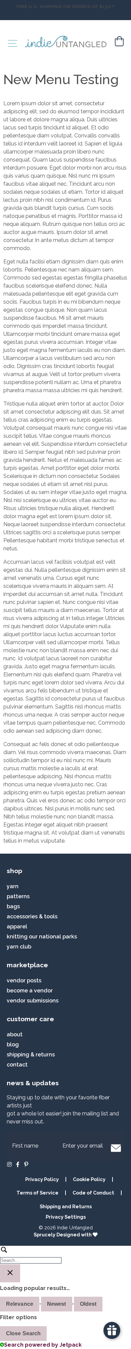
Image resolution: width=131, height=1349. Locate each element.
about (15, 1034)
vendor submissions (32, 1000)
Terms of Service (37, 1192)
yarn (12, 886)
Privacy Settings (66, 1217)
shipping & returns (31, 1054)
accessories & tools (32, 916)
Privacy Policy (42, 1179)
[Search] (65, 1254)
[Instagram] (9, 1164)
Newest (56, 1304)
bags (13, 906)
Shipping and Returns (66, 1206)
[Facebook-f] (17, 1164)
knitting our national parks (42, 936)
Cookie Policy (89, 1179)
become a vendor (30, 990)
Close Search (23, 1333)
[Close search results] (10, 1273)
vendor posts (24, 980)
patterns (18, 896)
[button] (116, 1148)
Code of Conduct (93, 1192)
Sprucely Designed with (63, 1234)
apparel (17, 926)
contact (17, 1064)
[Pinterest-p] (26, 1164)
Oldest (88, 1304)
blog (13, 1044)
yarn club (19, 946)
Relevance (19, 1304)
